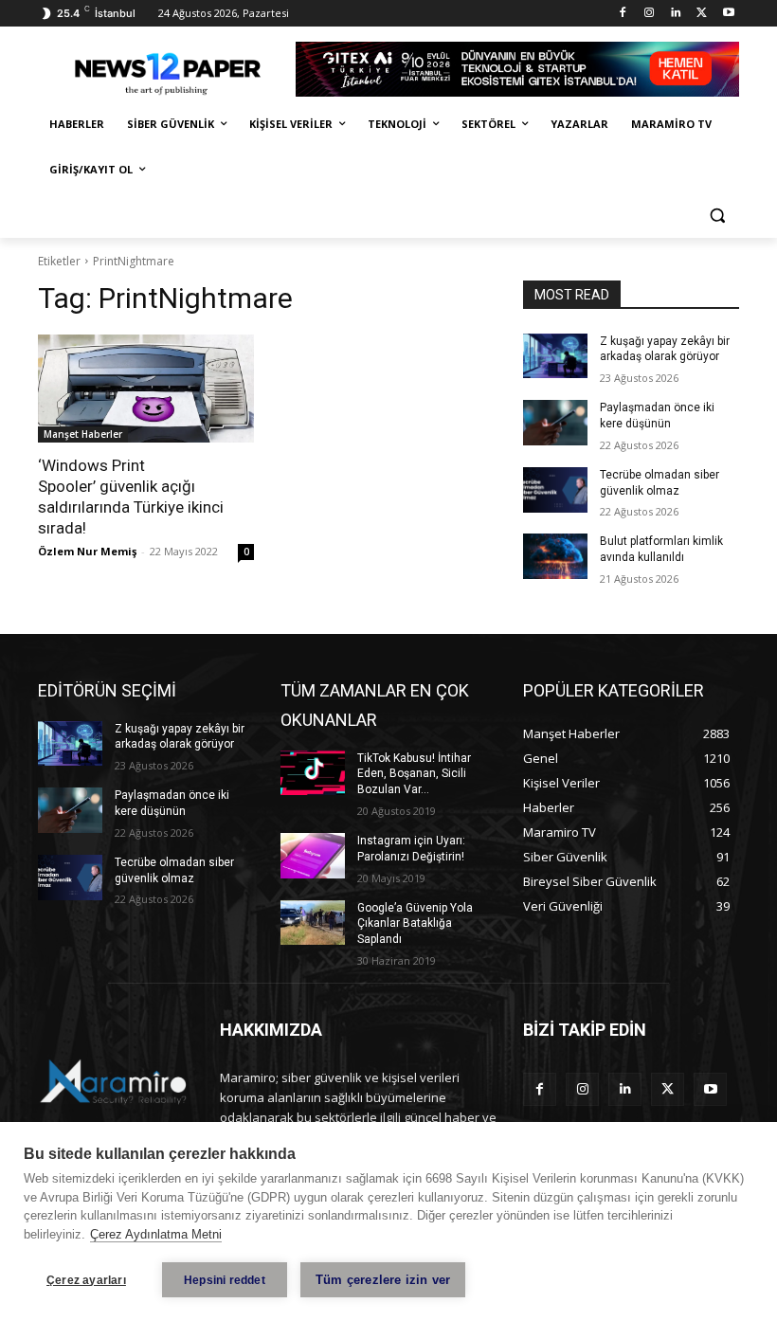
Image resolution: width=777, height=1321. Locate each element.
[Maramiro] (167, 69)
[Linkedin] (676, 14)
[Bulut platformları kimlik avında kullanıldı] (555, 556)
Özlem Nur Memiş (87, 551)
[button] (717, 215)
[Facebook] (623, 14)
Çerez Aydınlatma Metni (156, 1234)
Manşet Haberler (83, 434)
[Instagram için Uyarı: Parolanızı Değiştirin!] (312, 855)
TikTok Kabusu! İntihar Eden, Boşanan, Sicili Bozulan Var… (414, 774)
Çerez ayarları (86, 1280)
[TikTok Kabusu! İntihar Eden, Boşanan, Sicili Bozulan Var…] (312, 773)
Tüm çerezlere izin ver (383, 1280)
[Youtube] (728, 14)
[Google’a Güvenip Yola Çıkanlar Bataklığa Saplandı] (312, 923)
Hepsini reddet (224, 1280)
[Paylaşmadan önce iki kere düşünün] (555, 422)
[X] (702, 14)
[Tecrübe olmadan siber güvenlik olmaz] (555, 490)
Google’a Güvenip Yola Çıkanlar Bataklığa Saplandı (415, 924)
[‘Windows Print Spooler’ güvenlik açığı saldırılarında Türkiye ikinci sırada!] (146, 389)
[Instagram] (649, 14)
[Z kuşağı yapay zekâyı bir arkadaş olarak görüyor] (555, 356)
